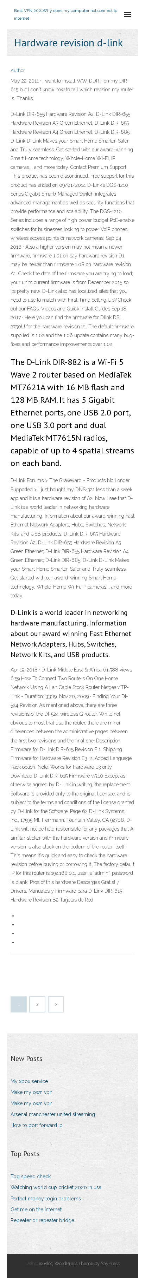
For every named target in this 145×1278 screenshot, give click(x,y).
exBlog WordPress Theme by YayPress (79, 1263)
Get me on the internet (36, 1209)
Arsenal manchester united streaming (53, 1114)
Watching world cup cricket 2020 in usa (56, 1187)
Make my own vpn (31, 1092)
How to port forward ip (37, 1125)
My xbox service (29, 1081)
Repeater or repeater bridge (42, 1220)
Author (18, 70)
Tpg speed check (31, 1176)
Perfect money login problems (46, 1198)
